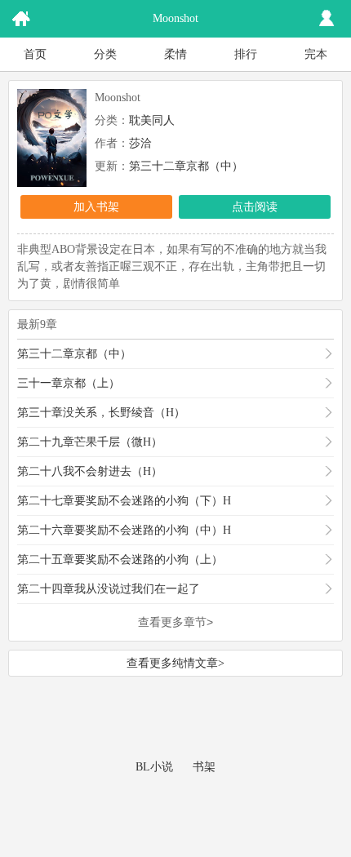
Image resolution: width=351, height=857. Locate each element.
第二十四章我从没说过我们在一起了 (108, 589)
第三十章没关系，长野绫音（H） (101, 412)
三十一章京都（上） (68, 383)
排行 (245, 54)
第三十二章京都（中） (186, 166)
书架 (204, 767)
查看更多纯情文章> (175, 663)
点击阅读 (255, 207)
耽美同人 (152, 120)
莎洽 (140, 143)
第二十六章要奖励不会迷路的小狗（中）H (124, 530)
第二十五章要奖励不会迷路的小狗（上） (120, 559)
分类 (105, 54)
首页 (35, 54)
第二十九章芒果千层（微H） (89, 442)
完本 (315, 54)
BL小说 (154, 767)
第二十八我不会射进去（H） (89, 471)
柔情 (175, 54)
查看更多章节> (175, 621)
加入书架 (96, 207)
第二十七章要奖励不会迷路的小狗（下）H (124, 501)
